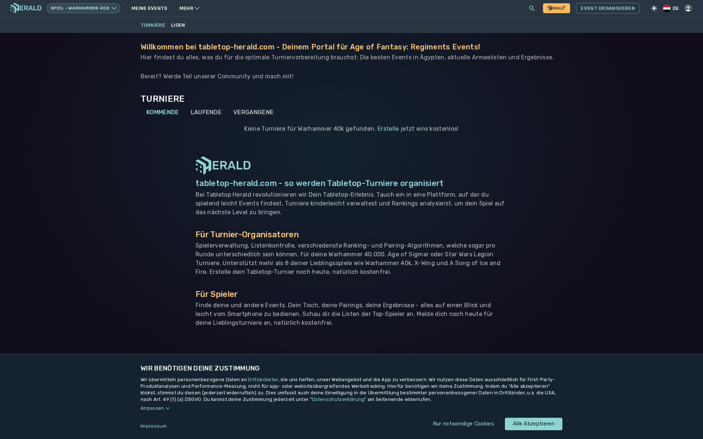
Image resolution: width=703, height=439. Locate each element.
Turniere (153, 25)
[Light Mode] (654, 8)
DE (676, 8)
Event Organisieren (608, 8)
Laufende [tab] (206, 112)
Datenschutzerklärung (338, 399)
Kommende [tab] (162, 112)
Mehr (186, 8)
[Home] (26, 8)
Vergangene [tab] (253, 112)
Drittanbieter (263, 379)
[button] (351, 408)
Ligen (178, 25)
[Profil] (688, 8)
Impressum (154, 426)
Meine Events (149, 8)
